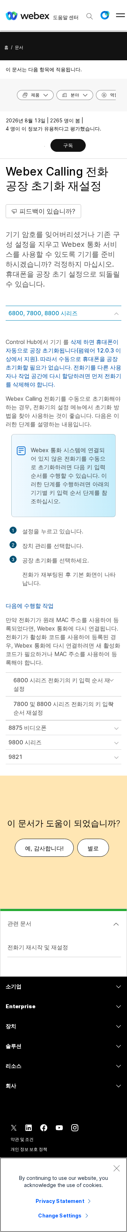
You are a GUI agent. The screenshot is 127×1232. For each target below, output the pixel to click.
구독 (68, 145)
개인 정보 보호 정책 (29, 1149)
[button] (105, 15)
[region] (63, 1195)
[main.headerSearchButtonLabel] (90, 14)
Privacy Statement (60, 1201)
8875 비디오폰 (27, 727)
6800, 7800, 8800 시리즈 (43, 313)
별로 (93, 848)
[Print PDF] (45, 146)
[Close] (116, 1168)
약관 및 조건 (22, 1139)
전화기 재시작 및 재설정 (37, 947)
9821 (15, 756)
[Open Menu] (120, 15)
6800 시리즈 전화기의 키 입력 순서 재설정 (61, 684)
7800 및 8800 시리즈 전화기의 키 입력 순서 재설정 (63, 708)
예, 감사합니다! (44, 848)
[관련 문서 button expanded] (116, 924)
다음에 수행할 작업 (30, 605)
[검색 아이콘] (89, 16)
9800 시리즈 (25, 742)
